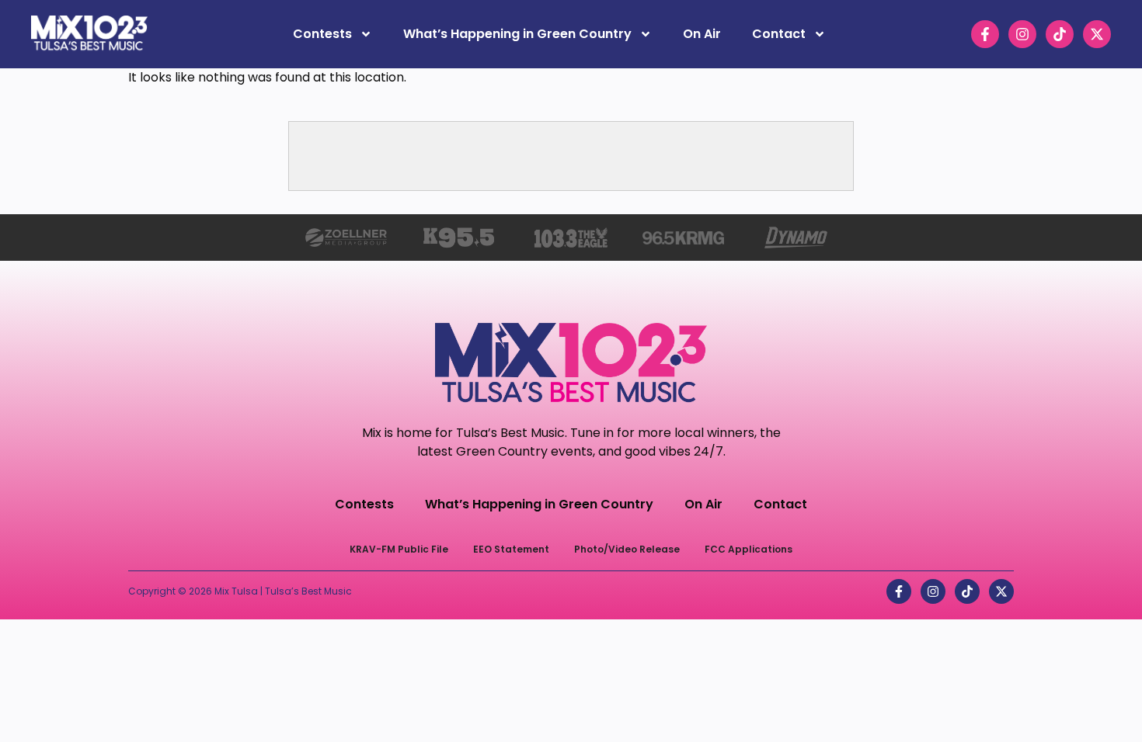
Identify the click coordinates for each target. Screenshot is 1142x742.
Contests (322, 34)
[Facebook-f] (985, 34)
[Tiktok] (1060, 34)
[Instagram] (1022, 34)
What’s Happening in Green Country (517, 34)
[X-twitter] (1097, 34)
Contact (779, 34)
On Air (702, 34)
